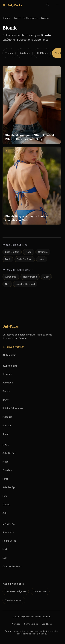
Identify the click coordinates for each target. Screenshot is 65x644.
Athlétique (42, 53)
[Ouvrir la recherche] (47, 5)
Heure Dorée (30, 276)
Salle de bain (12, 252)
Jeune (6, 434)
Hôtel (41, 259)
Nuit (7, 284)
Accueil (6, 18)
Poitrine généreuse (13, 408)
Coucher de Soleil (25, 284)
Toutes (9, 53)
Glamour (7, 425)
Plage (29, 252)
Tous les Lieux (40, 591)
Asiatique (25, 53)
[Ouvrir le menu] (57, 5)
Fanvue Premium (15, 346)
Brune (6, 399)
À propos (16, 624)
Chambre (43, 252)
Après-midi (11, 276)
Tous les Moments (14, 600)
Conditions (47, 624)
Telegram (11, 355)
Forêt (8, 259)
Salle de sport (24, 259)
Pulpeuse (7, 417)
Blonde (58, 53)
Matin (46, 276)
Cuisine (6, 504)
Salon (5, 513)
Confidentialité (31, 624)
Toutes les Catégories (26, 18)
